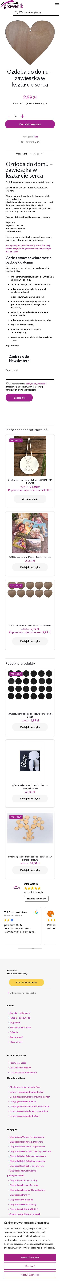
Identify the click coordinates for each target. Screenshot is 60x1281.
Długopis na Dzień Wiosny (22, 1204)
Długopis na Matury (19, 1195)
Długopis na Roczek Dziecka (23, 1185)
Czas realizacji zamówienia (23, 1072)
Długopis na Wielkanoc (21, 1199)
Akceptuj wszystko (30, 1257)
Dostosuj (30, 1266)
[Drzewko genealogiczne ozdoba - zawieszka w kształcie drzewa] (30, 828)
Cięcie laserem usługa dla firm (24, 1087)
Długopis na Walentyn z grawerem (26, 1137)
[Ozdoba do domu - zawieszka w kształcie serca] (30, 589)
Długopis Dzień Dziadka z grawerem (27, 1161)
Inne (36, 136)
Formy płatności (17, 1063)
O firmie (13, 1032)
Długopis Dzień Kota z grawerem (26, 1141)
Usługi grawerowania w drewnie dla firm (29, 1096)
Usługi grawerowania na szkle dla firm (28, 1111)
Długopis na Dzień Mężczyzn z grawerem (30, 1151)
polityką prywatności (35, 383)
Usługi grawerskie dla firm (22, 1101)
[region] (30, 1249)
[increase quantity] (22, 116)
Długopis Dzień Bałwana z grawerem (27, 1156)
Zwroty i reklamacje (19, 1013)
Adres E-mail (12, 370)
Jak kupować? (16, 1037)
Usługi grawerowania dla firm (24, 1116)
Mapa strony (15, 1042)
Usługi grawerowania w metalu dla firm (29, 1106)
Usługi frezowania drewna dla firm (26, 1092)
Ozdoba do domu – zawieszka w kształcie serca (30, 625)
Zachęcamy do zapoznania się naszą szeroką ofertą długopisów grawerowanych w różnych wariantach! (28, 248)
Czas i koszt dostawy (20, 1067)
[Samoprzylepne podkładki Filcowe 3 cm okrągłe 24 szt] (30, 685)
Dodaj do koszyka (30, 124)
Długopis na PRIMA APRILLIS (23, 1209)
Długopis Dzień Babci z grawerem (26, 1166)
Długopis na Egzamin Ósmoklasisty (27, 1190)
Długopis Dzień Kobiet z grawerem (27, 1146)
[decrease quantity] (9, 116)
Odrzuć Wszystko (30, 1274)
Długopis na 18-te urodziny (23, 1180)
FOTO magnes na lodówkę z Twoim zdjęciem (30, 557)
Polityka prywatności (20, 1027)
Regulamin (14, 1022)
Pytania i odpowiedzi (20, 1018)
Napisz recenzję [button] (36, 898)
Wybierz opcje (30, 498)
